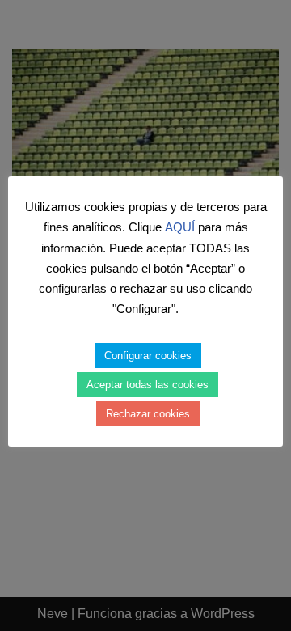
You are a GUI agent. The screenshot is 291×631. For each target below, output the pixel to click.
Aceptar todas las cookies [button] (147, 385)
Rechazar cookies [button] (148, 414)
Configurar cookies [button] (148, 355)
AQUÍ (180, 227)
